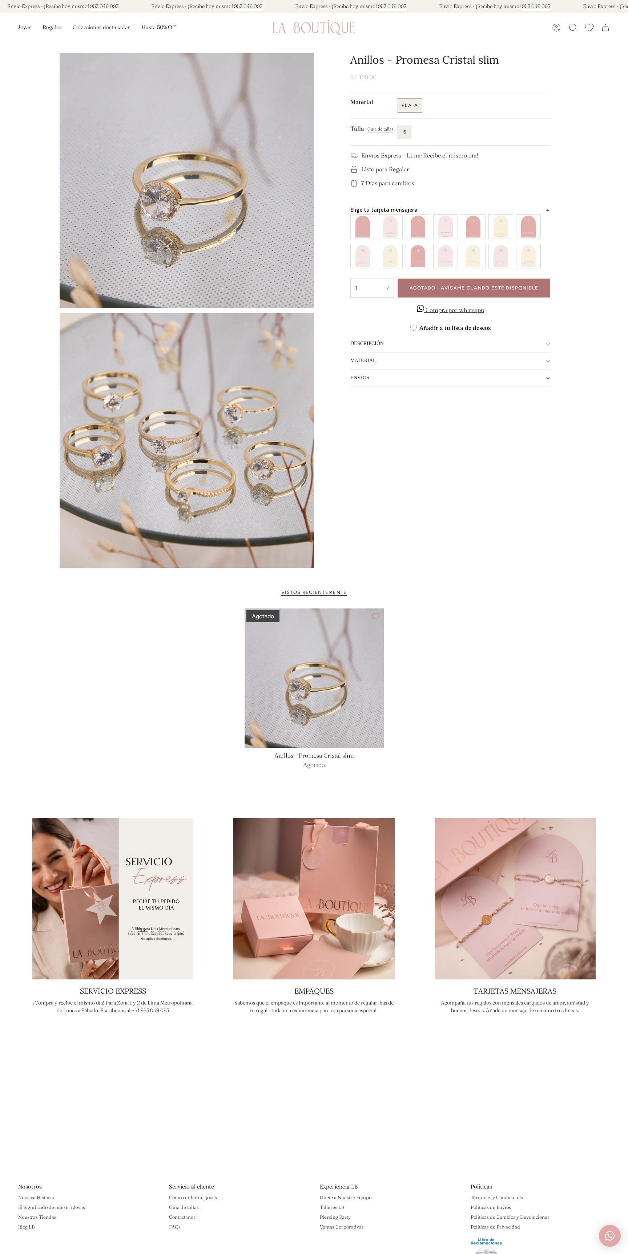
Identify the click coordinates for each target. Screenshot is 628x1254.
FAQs (175, 1227)
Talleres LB (332, 1207)
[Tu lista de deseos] (589, 27)
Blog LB (26, 1227)
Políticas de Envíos (491, 1207)
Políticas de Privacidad (495, 1227)
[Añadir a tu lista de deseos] (376, 616)
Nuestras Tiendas (37, 1217)
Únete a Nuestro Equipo (345, 1197)
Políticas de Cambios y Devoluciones (510, 1217)
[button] (25, 28)
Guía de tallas (184, 1207)
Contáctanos (182, 1217)
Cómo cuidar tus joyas (193, 1197)
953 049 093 (104, 6)
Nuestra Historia (36, 1197)
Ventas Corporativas (342, 1227)
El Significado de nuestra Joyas (51, 1207)
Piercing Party (335, 1217)
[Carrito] (605, 27)
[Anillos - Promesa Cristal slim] (314, 678)
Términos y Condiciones (497, 1197)
